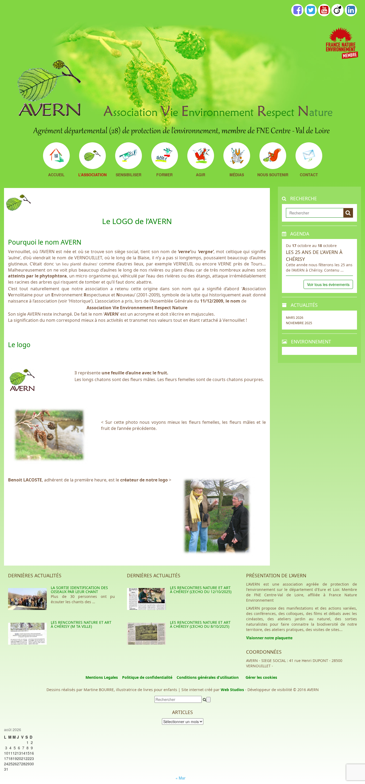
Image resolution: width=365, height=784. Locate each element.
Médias (237, 175)
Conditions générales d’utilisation (208, 677)
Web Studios (232, 689)
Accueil (56, 175)
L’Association (92, 175)
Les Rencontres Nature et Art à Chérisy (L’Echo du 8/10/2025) (200, 624)
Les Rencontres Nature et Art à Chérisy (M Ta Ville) (81, 624)
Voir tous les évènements (328, 284)
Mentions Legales (102, 677)
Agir (200, 175)
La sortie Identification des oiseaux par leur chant (79, 589)
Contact (309, 175)
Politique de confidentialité (147, 677)
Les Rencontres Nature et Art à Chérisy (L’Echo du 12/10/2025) (200, 589)
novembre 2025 (299, 323)
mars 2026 (294, 317)
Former (164, 175)
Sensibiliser (128, 175)
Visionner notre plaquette (269, 637)
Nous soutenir (272, 175)
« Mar (180, 778)
